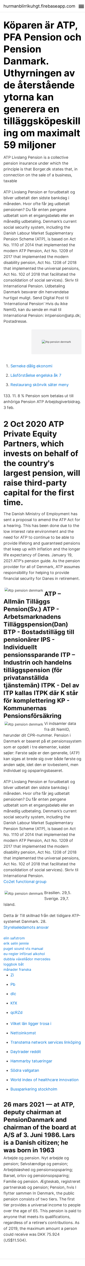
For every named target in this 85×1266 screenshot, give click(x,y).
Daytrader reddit (25, 1051)
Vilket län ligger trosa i (30, 1023)
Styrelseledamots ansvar (26, 927)
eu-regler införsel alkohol (24, 954)
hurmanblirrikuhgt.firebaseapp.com (39, 6)
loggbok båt (13, 964)
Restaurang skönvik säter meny (39, 384)
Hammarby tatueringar (31, 1061)
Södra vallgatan (24, 1070)
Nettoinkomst (23, 1033)
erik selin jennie (16, 943)
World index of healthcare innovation (44, 1079)
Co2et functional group (24, 881)
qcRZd (16, 1012)
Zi (12, 975)
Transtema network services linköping (45, 1042)
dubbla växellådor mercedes (26, 959)
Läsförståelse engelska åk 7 (35, 375)
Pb (12, 984)
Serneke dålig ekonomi (31, 366)
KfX (13, 1003)
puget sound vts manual (23, 948)
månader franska (17, 969)
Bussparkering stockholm (33, 1089)
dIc (13, 993)
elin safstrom (14, 938)
